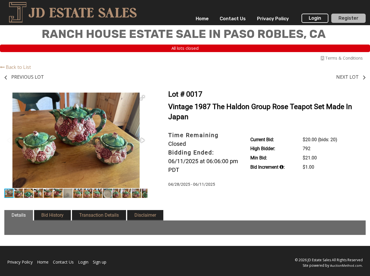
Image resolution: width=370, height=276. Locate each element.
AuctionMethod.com (346, 265)
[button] (142, 97)
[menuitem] (202, 19)
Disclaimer (145, 215)
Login (315, 18)
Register (348, 18)
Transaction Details (99, 215)
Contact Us (233, 18)
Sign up (99, 262)
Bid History (52, 215)
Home (202, 18)
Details (19, 215)
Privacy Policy (273, 18)
